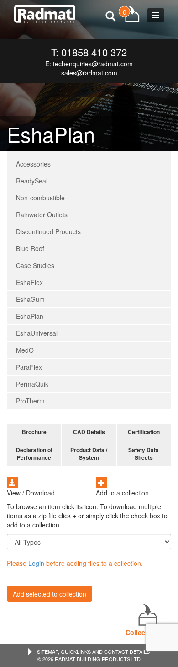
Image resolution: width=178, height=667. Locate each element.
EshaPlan (29, 316)
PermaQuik (32, 383)
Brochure (34, 432)
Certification (144, 432)
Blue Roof (30, 248)
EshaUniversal (37, 333)
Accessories (33, 163)
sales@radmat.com (89, 72)
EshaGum (30, 299)
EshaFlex (29, 282)
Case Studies (35, 265)
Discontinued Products (48, 231)
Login (36, 563)
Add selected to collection (49, 593)
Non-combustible (40, 197)
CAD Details (89, 432)
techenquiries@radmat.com (93, 63)
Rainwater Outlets (42, 214)
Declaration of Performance (34, 454)
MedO (25, 350)
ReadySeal (31, 180)
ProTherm (30, 400)
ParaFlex (29, 366)
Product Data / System (88, 454)
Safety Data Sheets (143, 454)
